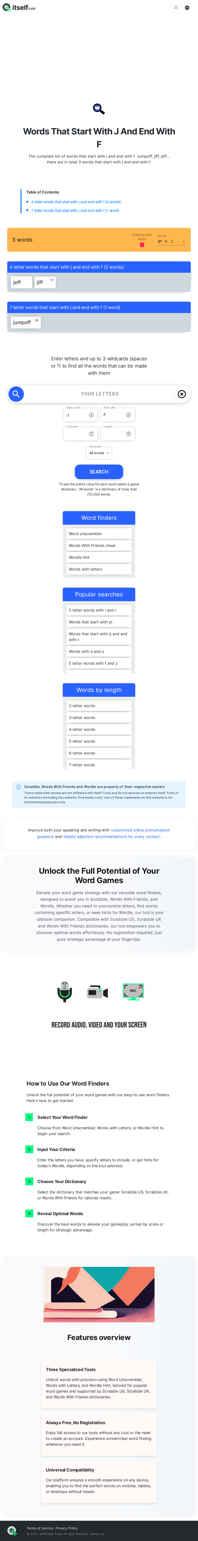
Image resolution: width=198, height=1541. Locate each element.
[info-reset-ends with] (128, 415)
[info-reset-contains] (91, 433)
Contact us (97, 1534)
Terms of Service (40, 1528)
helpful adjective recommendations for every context (112, 836)
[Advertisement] (99, 50)
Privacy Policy (67, 1528)
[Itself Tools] (99, 1011)
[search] (16, 394)
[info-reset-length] (128, 433)
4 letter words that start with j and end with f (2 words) (76, 201)
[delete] (182, 394)
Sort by (161, 236)
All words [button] (96, 453)
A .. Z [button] (169, 241)
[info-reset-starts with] (91, 415)
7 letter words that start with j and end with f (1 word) (75, 210)
